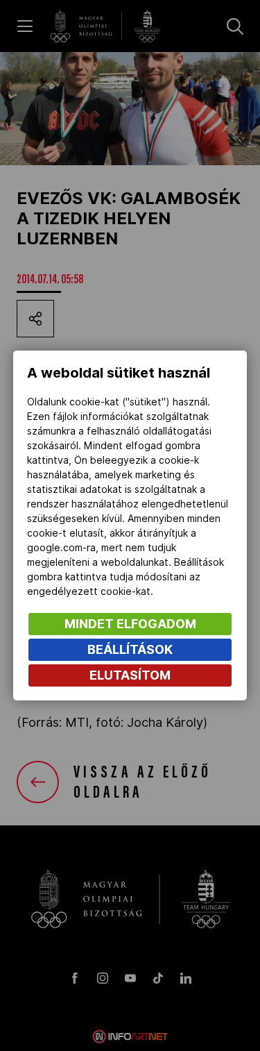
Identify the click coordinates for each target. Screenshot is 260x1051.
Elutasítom (130, 675)
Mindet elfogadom (130, 623)
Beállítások (130, 649)
